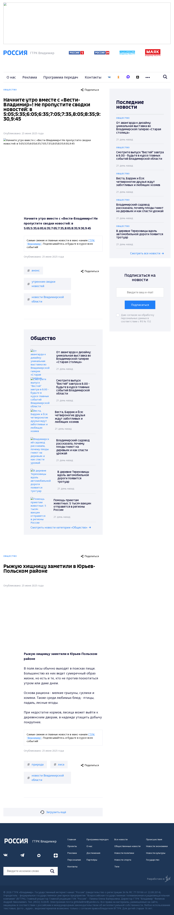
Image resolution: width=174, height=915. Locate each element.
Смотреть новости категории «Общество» (59, 527)
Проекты (72, 846)
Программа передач (60, 77)
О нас (11, 77)
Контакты (93, 77)
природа (38, 764)
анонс (36, 270)
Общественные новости (127, 846)
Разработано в (155, 878)
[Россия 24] (101, 53)
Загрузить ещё (56, 812)
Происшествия (154, 839)
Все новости (121, 839)
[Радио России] (127, 53)
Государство (152, 859)
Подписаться (140, 305)
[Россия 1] (76, 53)
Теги (116, 866)
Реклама (29, 77)
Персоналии (74, 859)
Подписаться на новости (140, 278)
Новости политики (124, 852)
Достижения (93, 852)
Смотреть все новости (145, 253)
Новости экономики (157, 846)
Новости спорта (122, 859)
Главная (71, 839)
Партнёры (91, 859)
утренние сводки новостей (43, 284)
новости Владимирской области (48, 299)
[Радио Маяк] (152, 55)
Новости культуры (155, 852)
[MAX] (128, 77)
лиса (61, 764)
